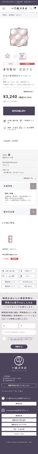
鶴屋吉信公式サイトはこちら (19, 385)
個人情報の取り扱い (17, 339)
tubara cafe (19, 434)
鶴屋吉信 (19, 403)
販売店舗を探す (19, 111)
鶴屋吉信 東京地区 (19, 420)
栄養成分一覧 (28, 178)
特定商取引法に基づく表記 (12, 378)
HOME (4, 15)
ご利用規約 (6, 376)
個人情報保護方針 (9, 380)
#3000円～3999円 (10, 141)
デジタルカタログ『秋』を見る (12, 391)
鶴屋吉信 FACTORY (19, 424)
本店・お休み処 (19, 429)
